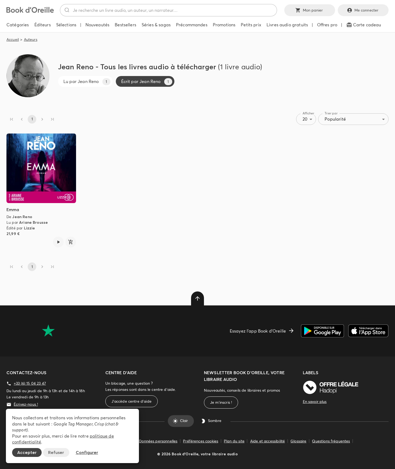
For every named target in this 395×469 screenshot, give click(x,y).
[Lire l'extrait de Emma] (58, 242)
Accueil (12, 39)
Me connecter (366, 10)
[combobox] (168, 10)
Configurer (87, 452)
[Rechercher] (66, 10)
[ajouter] (70, 242)
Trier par (331, 113)
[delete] (197, 298)
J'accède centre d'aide (132, 401)
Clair (184, 421)
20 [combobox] (305, 119)
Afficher (308, 113)
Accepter (27, 452)
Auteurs (30, 39)
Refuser (56, 452)
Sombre (214, 421)
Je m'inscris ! (221, 402)
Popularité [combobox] (335, 119)
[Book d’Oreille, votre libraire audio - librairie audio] (30, 11)
